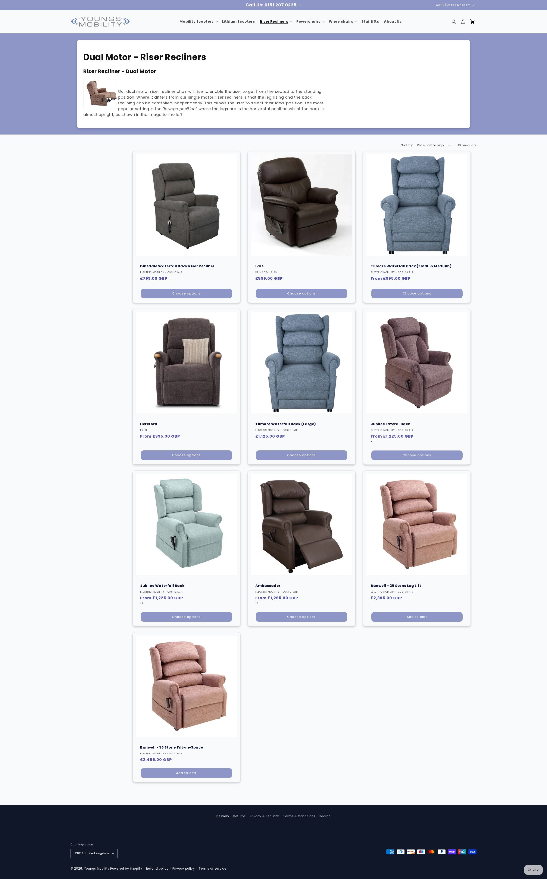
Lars (259, 266)
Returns (239, 816)
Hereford (148, 423)
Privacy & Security (264, 816)
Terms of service (212, 868)
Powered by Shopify (126, 868)
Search (325, 816)
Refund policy (157, 868)
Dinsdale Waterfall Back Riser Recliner (177, 266)
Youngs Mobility (97, 868)
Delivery (222, 816)
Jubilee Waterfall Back (162, 585)
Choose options (186, 293)
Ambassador (268, 585)
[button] (198, 22)
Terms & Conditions (299, 816)
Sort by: (407, 145)
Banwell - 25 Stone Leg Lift (396, 585)
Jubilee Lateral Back (390, 423)
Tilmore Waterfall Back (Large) (285, 423)
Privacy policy (183, 868)
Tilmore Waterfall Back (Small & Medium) (411, 266)
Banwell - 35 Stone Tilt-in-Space (171, 747)
